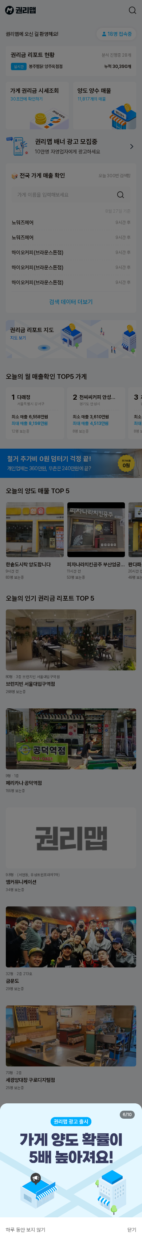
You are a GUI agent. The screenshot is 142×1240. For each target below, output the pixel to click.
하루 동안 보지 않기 (25, 1230)
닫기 (131, 1230)
